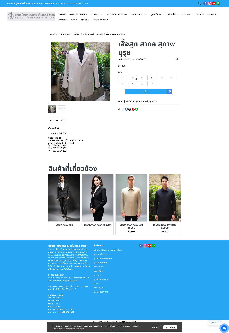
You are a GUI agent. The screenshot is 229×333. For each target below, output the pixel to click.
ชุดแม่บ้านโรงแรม (100, 254)
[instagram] (209, 3)
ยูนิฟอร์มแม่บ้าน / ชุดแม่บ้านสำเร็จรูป (108, 250)
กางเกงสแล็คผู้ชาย (101, 291)
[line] (218, 3)
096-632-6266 (54, 306)
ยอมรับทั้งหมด (170, 327)
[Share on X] (129, 109)
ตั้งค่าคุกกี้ (156, 327)
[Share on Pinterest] (133, 109)
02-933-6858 (57, 297)
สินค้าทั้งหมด (65, 34)
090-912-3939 (54, 303)
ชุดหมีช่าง (97, 275)
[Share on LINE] (136, 109)
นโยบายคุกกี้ (80, 329)
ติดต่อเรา (145, 91)
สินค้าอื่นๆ (76, 34)
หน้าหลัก (53, 34)
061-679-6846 (68, 312)
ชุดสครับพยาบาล (100, 262)
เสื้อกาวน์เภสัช (99, 266)
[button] (200, 3)
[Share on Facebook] (126, 109)
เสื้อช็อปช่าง (98, 271)
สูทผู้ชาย (100, 34)
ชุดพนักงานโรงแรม (101, 279)
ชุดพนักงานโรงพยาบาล (103, 258)
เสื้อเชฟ (96, 283)
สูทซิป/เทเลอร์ (88, 34)
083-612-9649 (67, 309)
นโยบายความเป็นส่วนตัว (63, 329)
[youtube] (214, 3)
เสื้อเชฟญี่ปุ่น (99, 287)
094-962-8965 (54, 300)
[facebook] (205, 3)
